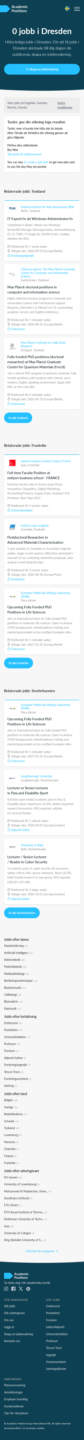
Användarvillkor (12, 1428)
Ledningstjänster (56, 1369)
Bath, (24, 849)
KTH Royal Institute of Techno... (25, 1212)
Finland (10, 1156)
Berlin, (25, 211)
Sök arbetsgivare (14, 1313)
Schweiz (11, 1121)
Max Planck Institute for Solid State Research (43, 344)
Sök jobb (9, 1306)
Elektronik (12, 1008)
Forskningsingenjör (22, 255)
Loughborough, (30, 780)
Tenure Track (13, 1072)
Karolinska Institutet (18, 1198)
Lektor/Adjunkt (55, 1327)
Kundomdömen (14, 1406)
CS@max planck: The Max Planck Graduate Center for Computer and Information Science (48, 272)
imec (8, 1226)
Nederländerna (15, 1114)
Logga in (9, 1327)
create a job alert (38, 162)
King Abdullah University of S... (25, 1240)
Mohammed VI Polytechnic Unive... (27, 1191)
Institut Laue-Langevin (35, 525)
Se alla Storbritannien (22, 913)
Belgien (11, 1100)
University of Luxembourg (22, 1184)
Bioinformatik (15, 988)
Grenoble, (27, 529)
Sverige (11, 1107)
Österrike (11, 1149)
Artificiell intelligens (18, 953)
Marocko (11, 1142)
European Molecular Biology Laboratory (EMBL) (46, 594)
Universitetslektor (21, 510)
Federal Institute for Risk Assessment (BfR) (47, 207)
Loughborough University (36, 776)
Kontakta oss (12, 1341)
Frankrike (34, 465)
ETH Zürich (13, 1205)
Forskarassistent (56, 1362)
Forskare (11, 1051)
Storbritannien (49, 780)
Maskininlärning (16, 946)
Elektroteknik (14, 960)
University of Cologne (19, 1233)
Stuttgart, (27, 350)
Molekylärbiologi (16, 974)
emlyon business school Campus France (46, 461)
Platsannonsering (14, 1385)
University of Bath (32, 845)
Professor (12, 1044)
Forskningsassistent (17, 1079)
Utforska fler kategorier (40, 1251)
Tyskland (34, 211)
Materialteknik (15, 966)
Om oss (9, 1320)
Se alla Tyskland (18, 418)
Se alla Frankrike (19, 663)
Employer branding (16, 1399)
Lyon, (24, 465)
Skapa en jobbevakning (44, 69)
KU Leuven (13, 1177)
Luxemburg (12, 1135)
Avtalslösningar (13, 1392)
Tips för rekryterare (16, 1413)
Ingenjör (51, 1355)
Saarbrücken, (29, 280)
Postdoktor (17, 579)
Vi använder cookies (33, 1428)
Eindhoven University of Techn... (25, 1219)
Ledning (10, 1085)
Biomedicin (13, 1001)
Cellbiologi (12, 994)
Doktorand (17, 329)
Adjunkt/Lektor (20, 830)
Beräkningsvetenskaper (20, 980)
